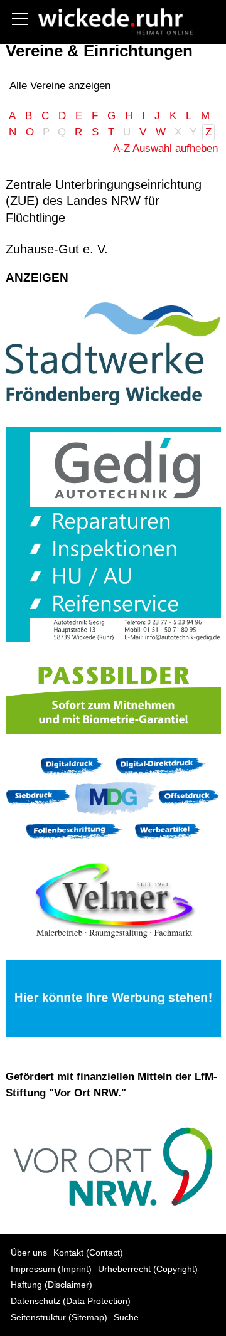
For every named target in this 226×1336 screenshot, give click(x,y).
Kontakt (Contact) (88, 1253)
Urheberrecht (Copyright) (148, 1269)
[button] (20, 19)
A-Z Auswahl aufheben (165, 148)
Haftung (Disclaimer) (51, 1285)
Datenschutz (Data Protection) (71, 1301)
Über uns (29, 1253)
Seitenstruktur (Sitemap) (59, 1317)
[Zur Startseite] (113, 20)
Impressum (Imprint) (51, 1269)
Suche (126, 1317)
